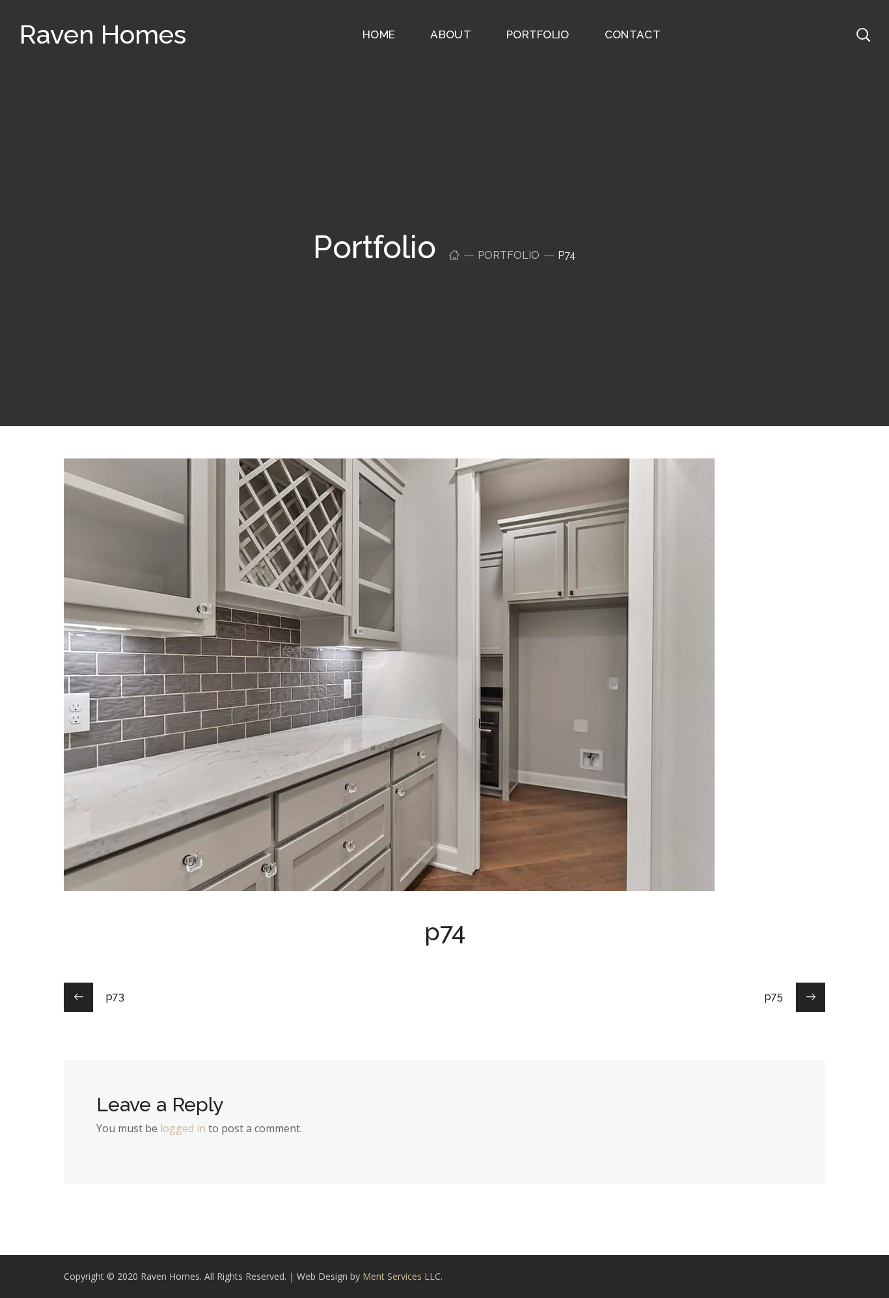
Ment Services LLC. (402, 1276)
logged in (183, 1128)
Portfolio (509, 255)
